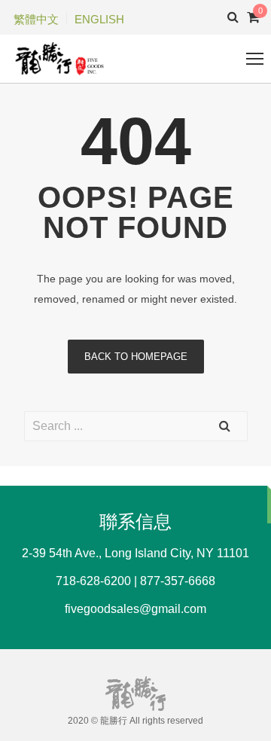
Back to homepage (135, 356)
